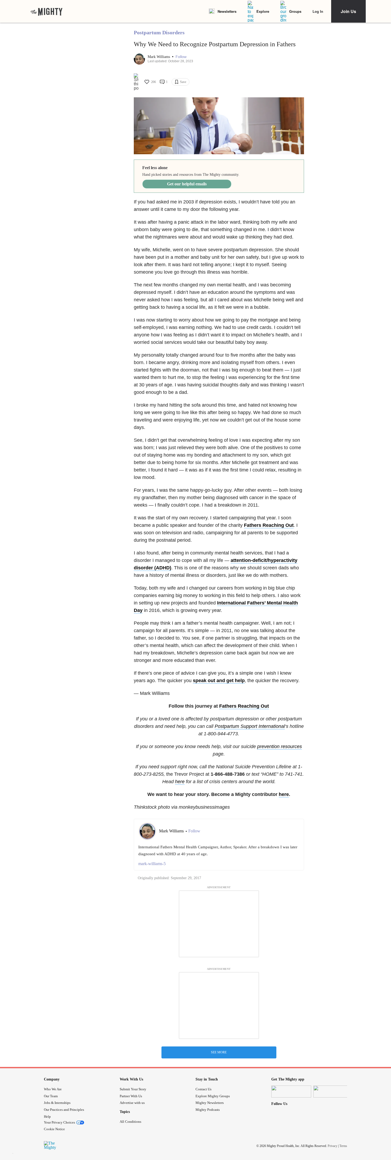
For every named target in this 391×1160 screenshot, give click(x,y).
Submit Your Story (133, 1089)
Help (47, 1117)
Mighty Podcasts (208, 1110)
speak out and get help (219, 680)
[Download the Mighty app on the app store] (291, 1092)
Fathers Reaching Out (269, 525)
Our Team (51, 1096)
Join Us (348, 11)
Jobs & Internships (57, 1103)
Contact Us (203, 1089)
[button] (181, 57)
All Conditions (130, 1122)
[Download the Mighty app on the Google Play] (333, 1092)
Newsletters (227, 11)
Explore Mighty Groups (213, 1096)
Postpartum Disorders (159, 32)
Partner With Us (131, 1096)
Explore (262, 11)
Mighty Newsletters (210, 1103)
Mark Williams (159, 57)
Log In (318, 11)
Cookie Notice (54, 1129)
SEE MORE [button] (219, 1052)
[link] (47, 11)
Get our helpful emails (187, 184)
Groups (295, 11)
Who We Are (53, 1089)
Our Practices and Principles (64, 1110)
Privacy (332, 1146)
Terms (343, 1146)
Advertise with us (132, 1103)
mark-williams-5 (152, 863)
